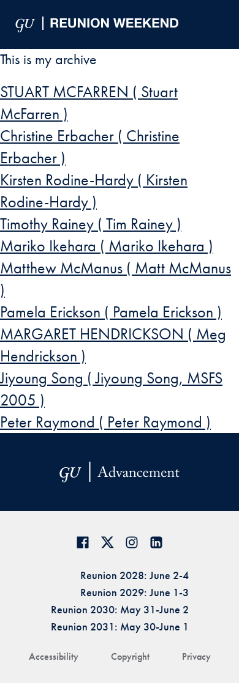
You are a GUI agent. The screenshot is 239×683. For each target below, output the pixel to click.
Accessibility (53, 656)
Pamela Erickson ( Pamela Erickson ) (111, 311)
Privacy (196, 656)
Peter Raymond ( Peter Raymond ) (105, 422)
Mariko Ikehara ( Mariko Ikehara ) (106, 245)
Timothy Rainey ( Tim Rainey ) (90, 223)
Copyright (130, 656)
